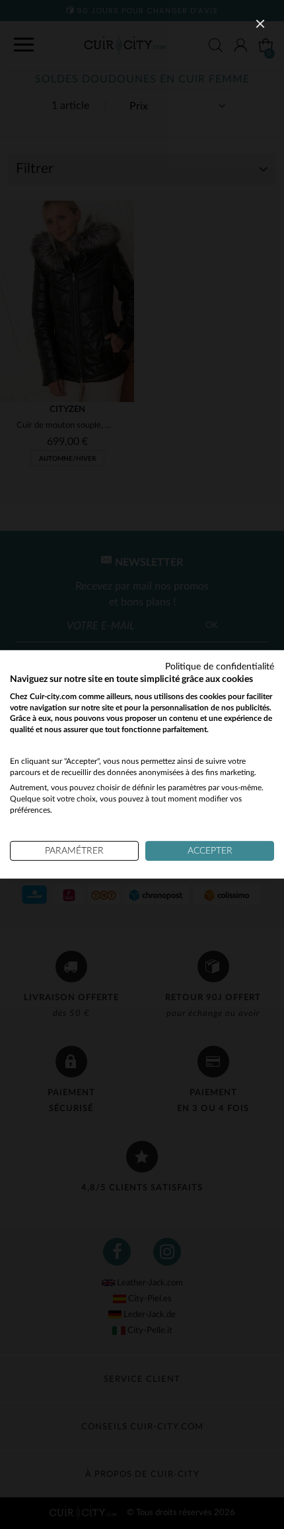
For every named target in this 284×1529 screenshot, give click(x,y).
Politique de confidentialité (219, 666)
